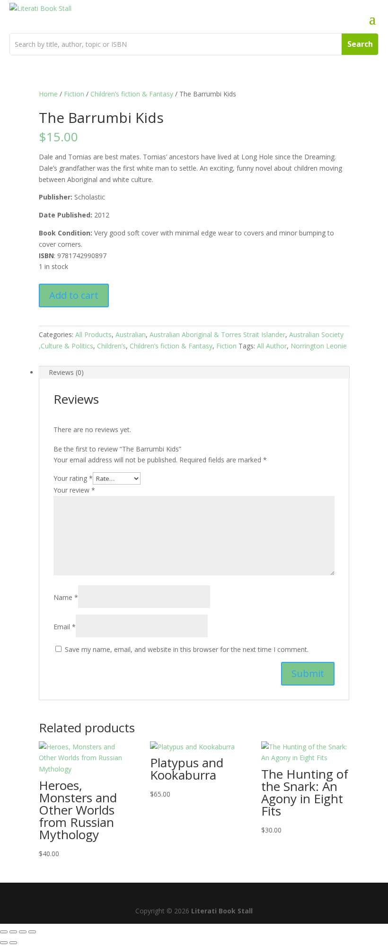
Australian (130, 334)
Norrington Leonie (319, 345)
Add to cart (73, 295)
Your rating (73, 478)
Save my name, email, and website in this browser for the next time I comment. (187, 649)
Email (64, 626)
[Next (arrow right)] (13, 942)
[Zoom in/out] (4, 931)
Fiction (74, 93)
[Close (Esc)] (32, 931)
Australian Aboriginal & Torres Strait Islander (217, 334)
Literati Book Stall (222, 910)
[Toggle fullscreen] (13, 931)
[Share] (22, 931)
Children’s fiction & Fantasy (131, 93)
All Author (272, 345)
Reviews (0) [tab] (66, 372)
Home (48, 93)
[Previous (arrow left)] (4, 942)
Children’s (111, 345)
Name (65, 597)
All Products (93, 334)
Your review (74, 490)
